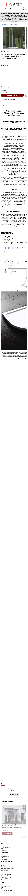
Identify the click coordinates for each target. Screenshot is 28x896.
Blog (2, 880)
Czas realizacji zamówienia (7, 868)
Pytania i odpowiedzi (6, 848)
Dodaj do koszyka (12, 95)
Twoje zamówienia (5, 856)
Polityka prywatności (6, 877)
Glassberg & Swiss (5, 51)
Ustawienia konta (5, 857)
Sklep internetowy (12, 894)
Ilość (2, 86)
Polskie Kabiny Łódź (4, 24)
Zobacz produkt (7, 833)
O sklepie (3, 889)
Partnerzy (3, 887)
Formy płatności (5, 865)
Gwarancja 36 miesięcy (6, 874)
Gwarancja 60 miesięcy (6, 875)
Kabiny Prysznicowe (13, 24)
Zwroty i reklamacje (6, 847)
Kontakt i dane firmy (6, 886)
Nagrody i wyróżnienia (6, 890)
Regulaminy (4, 850)
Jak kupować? (4, 878)
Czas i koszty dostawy (6, 866)
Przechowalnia (4, 859)
